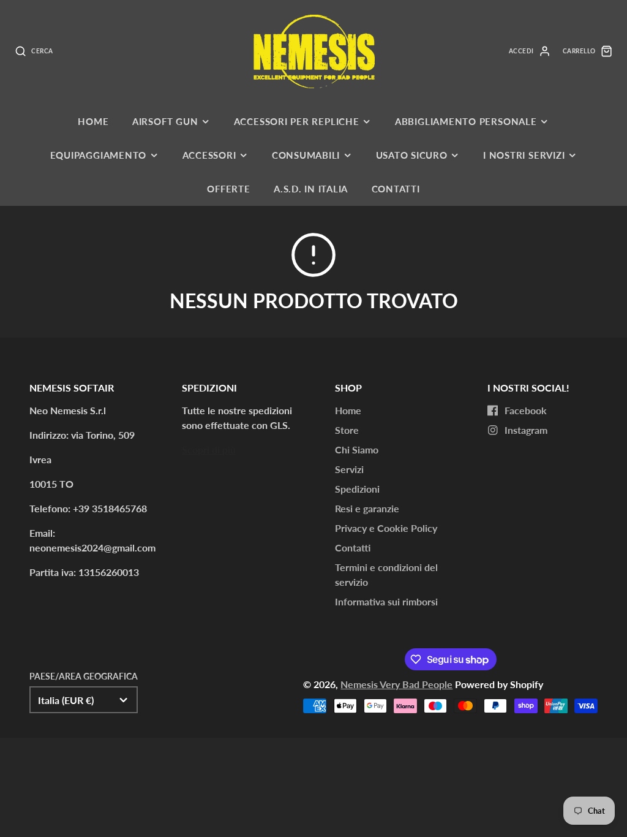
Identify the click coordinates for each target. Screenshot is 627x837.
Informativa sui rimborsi (386, 601)
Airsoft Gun (165, 121)
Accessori (209, 155)
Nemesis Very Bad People (396, 684)
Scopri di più (209, 449)
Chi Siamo (356, 449)
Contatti (396, 188)
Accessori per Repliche (296, 121)
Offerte (228, 188)
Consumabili (306, 155)
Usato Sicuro (412, 155)
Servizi (349, 469)
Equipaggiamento (98, 155)
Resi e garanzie (367, 508)
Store (347, 430)
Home (93, 121)
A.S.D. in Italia (311, 188)
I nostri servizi (524, 155)
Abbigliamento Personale (466, 121)
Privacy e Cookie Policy (386, 528)
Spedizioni (357, 488)
